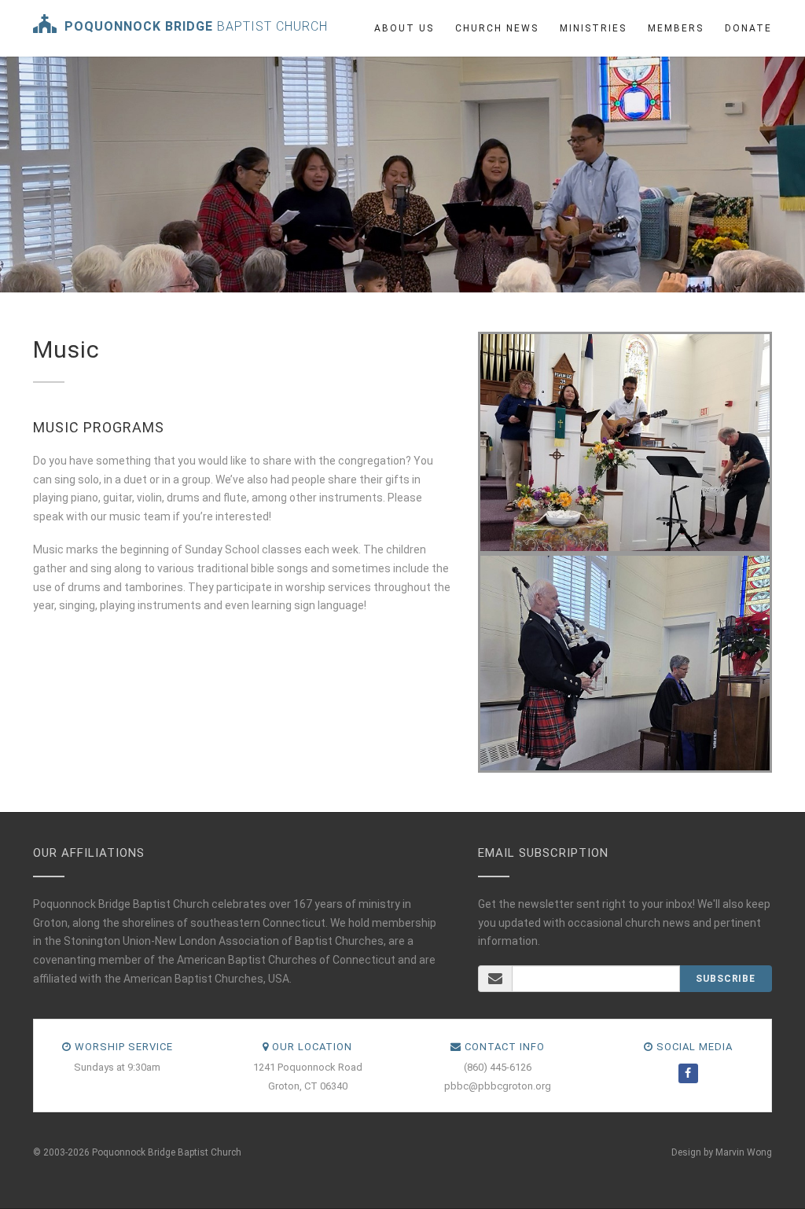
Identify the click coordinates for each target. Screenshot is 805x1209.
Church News (497, 28)
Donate (748, 28)
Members (676, 28)
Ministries (593, 28)
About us (404, 28)
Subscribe (725, 978)
